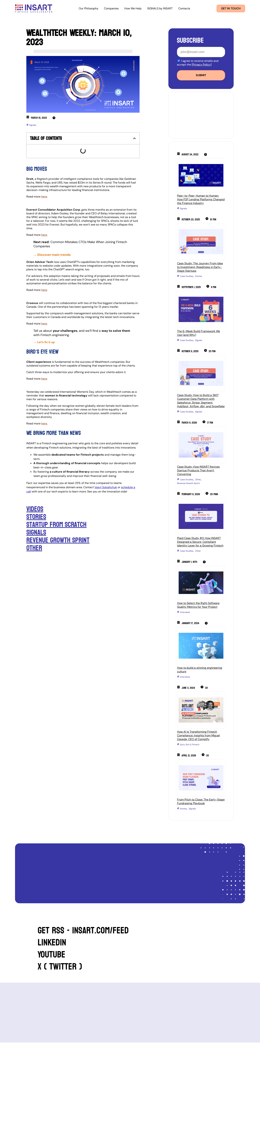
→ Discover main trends (52, 255)
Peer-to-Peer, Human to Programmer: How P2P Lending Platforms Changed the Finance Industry (201, 199)
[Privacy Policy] (202, 64)
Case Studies (186, 276)
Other (34, 548)
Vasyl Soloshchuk (105, 487)
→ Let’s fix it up (44, 342)
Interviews (185, 612)
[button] (134, 138)
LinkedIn (52, 942)
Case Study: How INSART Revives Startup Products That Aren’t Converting (198, 470)
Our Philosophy (88, 8)
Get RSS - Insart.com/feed (83, 930)
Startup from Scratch (56, 524)
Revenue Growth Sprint (57, 540)
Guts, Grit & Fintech (189, 744)
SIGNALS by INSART (160, 8)
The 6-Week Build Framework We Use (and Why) (198, 333)
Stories (36, 516)
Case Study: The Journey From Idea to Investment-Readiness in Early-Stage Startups (200, 267)
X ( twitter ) (60, 966)
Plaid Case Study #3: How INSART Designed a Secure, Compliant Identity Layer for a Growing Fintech (200, 541)
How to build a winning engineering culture (199, 669)
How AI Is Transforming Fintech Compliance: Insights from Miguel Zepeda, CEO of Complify (198, 735)
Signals (32, 125)
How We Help (132, 8)
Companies (111, 8)
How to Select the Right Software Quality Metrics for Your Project (198, 605)
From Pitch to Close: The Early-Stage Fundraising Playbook (201, 801)
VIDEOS (34, 509)
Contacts (184, 8)
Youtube (51, 954)
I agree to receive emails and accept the (197, 62)
